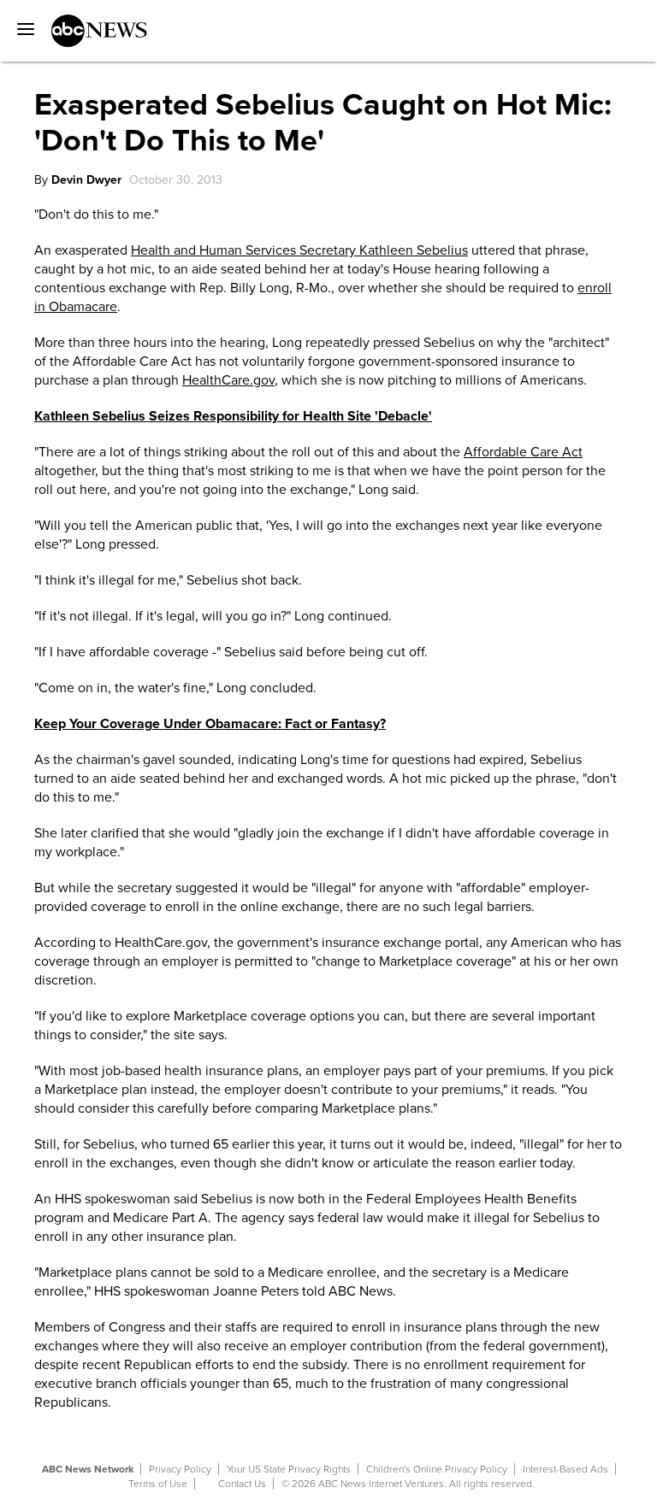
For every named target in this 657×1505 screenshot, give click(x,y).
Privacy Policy (180, 1469)
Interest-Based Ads (565, 1469)
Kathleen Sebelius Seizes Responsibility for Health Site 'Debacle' (233, 416)
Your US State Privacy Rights (289, 1469)
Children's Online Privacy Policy (436, 1469)
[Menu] (21, 23)
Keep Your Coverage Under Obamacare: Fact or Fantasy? (210, 723)
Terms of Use (157, 1484)
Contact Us (242, 1484)
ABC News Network (87, 1469)
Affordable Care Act (523, 452)
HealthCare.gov (228, 380)
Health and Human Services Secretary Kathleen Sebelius (299, 250)
